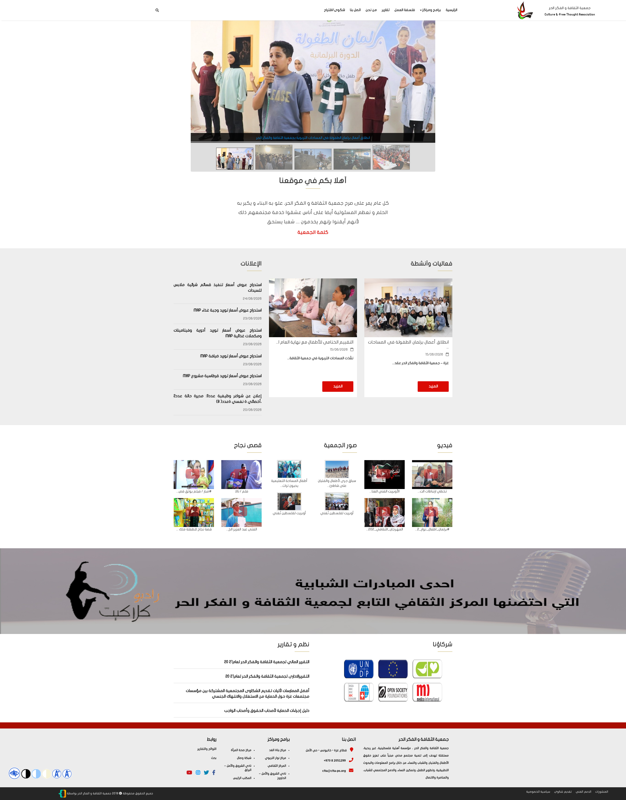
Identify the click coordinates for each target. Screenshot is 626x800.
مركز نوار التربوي (275, 757)
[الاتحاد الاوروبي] (391, 661)
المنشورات (601, 791)
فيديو (444, 445)
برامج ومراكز (431, 10)
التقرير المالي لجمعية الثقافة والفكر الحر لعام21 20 (266, 662)
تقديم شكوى (563, 791)
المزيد (433, 386)
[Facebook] (213, 773)
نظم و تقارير (293, 644)
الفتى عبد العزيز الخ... (241, 529)
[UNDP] (357, 661)
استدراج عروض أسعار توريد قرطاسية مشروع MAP (222, 376)
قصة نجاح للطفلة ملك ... (194, 529)
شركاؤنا (442, 644)
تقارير (386, 10)
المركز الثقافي (277, 765)
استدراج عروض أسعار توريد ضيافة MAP (231, 356)
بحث (213, 757)
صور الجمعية (340, 445)
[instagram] (198, 773)
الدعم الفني (583, 791)
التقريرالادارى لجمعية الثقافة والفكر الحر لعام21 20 (267, 676)
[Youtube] (189, 773)
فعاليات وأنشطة (431, 264)
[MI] (425, 685)
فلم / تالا (241, 491)
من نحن (371, 10)
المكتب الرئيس (242, 777)
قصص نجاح (248, 445)
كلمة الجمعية (313, 232)
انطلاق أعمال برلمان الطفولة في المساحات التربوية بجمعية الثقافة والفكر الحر (313, 138)
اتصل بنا (355, 10)
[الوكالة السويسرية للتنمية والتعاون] (357, 685)
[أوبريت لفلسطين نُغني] (337, 501)
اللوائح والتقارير (206, 748)
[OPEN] (391, 685)
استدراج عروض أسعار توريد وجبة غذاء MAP (228, 310)
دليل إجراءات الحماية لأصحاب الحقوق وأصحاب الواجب (266, 711)
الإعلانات (251, 264)
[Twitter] (206, 773)
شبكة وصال (244, 757)
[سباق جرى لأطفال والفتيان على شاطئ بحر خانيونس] (337, 469)
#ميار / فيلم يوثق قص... (194, 491)
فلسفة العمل (404, 10)
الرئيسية (451, 10)
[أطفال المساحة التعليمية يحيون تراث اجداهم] (289, 469)
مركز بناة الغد (277, 750)
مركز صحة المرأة (241, 750)
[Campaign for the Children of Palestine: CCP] (425, 661)
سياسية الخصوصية (538, 791)
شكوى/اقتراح (334, 10)
